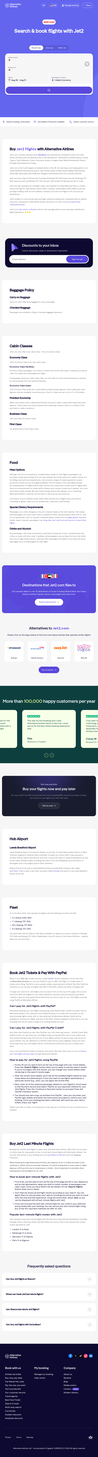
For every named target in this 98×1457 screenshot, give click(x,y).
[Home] (13, 5)
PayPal (50, 978)
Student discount (13, 1414)
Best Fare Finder (12, 1400)
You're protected (13, 1389)
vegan (69, 517)
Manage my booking (43, 1374)
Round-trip (36, 48)
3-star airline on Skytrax (27, 209)
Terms (18, 1437)
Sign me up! (77, 259)
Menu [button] (88, 5)
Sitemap (29, 1437)
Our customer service (15, 1392)
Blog (66, 1381)
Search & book (12, 1403)
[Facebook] (70, 1357)
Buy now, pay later (13, 1378)
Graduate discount (14, 1418)
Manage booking (72, 5)
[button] (44, 5)
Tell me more (47, 806)
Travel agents (11, 1396)
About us (68, 1374)
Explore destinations (47, 602)
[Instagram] (86, 1357)
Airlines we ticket (13, 1374)
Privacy (8, 1437)
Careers (67, 1389)
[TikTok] (81, 1357)
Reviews (67, 1378)
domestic (42, 155)
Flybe (15, 871)
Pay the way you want (15, 1385)
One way (49, 48)
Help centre (39, 1378)
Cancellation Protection (56, 1155)
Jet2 (28, 1149)
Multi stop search (13, 1407)
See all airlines (47, 670)
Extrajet (56, 871)
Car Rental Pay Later (14, 1381)
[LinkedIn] (91, 1357)
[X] (76, 1357)
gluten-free (77, 517)
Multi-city (62, 48)
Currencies (10, 1411)
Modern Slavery (71, 1392)
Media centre (70, 1385)
